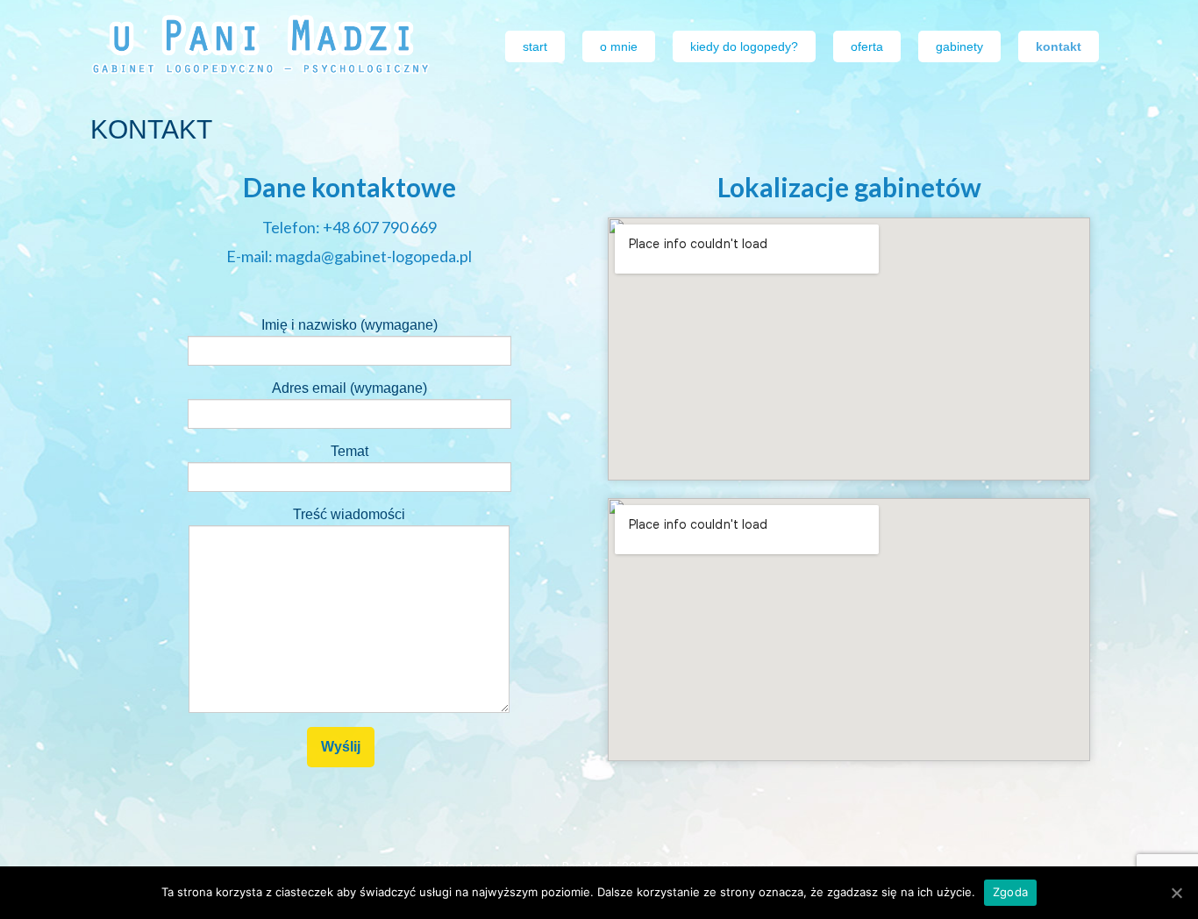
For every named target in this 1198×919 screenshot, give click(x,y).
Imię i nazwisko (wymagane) (349, 324)
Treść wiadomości (349, 514)
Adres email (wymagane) (349, 388)
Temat (349, 451)
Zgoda (1010, 892)
